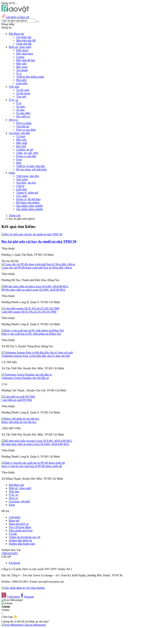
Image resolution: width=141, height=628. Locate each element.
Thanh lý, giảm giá (27, 192)
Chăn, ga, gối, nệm (27, 152)
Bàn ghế (21, 146)
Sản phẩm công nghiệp (29, 205)
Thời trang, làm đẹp (27, 176)
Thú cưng (22, 179)
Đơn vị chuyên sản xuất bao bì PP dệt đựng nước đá (31, 466)
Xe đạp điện (23, 113)
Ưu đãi (13, 533)
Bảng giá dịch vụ (19, 523)
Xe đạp (20, 109)
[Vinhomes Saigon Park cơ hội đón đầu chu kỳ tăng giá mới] (37, 352)
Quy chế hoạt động (20, 527)
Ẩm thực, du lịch (26, 182)
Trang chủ (15, 215)
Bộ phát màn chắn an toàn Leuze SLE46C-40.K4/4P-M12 (35, 444)
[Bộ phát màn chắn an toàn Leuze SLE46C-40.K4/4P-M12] (36, 440)
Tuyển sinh (22, 90)
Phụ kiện (21, 80)
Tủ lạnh (20, 136)
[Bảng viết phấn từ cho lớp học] (20, 418)
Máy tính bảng (24, 53)
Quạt (19, 159)
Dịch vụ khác (24, 123)
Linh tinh (21, 189)
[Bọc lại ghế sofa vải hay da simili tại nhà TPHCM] (31, 234)
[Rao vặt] (15, 12)
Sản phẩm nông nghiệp (29, 209)
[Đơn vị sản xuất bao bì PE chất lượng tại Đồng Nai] (32, 330)
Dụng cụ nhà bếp (26, 156)
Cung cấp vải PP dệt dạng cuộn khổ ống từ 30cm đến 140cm (36, 267)
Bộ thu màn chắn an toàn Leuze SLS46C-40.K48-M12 (33, 289)
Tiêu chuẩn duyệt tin (20, 530)
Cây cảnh (21, 195)
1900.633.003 (9, 553)
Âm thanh (22, 70)
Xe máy (20, 106)
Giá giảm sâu (23, 37)
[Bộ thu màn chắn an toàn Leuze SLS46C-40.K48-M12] (34, 286)
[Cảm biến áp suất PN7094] (18, 396)
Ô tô (18, 103)
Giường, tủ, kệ (24, 149)
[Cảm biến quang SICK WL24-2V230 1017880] (30, 308)
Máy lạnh (21, 142)
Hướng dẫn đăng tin (20, 540)
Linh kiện (21, 83)
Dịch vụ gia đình (26, 129)
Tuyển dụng (23, 93)
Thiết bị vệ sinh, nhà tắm (30, 166)
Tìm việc (21, 96)
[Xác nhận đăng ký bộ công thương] (23, 587)
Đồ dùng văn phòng (27, 202)
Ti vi (18, 73)
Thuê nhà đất (23, 43)
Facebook (14, 562)
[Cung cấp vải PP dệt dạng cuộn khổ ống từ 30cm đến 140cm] (38, 264)
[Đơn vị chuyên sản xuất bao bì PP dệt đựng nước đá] (33, 462)
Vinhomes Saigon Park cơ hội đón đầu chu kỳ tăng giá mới (35, 355)
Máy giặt (21, 139)
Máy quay (22, 66)
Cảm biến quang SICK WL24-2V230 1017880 (28, 311)
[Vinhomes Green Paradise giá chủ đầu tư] (26, 374)
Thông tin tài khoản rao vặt (24, 537)
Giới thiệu (14, 517)
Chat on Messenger (34, 624)
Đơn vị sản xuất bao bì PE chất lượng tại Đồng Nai (31, 333)
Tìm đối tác (22, 126)
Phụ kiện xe (23, 116)
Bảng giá (14, 520)
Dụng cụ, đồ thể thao (28, 199)
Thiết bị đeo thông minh (30, 76)
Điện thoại (22, 50)
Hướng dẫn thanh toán (22, 543)
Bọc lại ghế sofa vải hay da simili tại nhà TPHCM (38, 241)
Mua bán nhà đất (26, 40)
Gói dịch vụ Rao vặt (17, 17)
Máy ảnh (21, 63)
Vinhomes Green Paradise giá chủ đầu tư (25, 377)
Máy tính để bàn (25, 60)
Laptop (20, 56)
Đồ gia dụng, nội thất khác (31, 169)
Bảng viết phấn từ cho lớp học (19, 422)
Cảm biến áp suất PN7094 (16, 400)
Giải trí (20, 186)
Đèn (18, 162)
